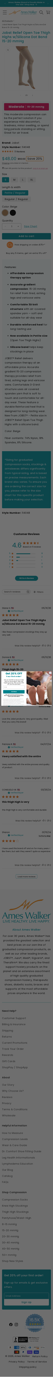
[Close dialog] (50, 673)
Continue (14, 692)
